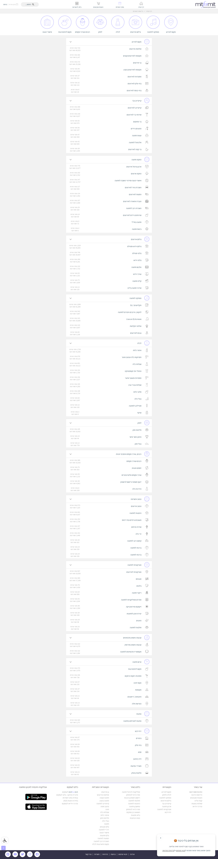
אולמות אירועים (103, 795)
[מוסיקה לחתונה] (153, 17)
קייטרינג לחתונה (103, 803)
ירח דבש (168, 812)
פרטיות (105, 854)
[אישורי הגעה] (47, 17)
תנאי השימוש (180, 850)
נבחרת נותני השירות (70, 797)
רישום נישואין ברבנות (132, 797)
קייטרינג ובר (166, 803)
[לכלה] (118, 17)
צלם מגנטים (104, 826)
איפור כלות (105, 815)
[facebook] (37, 856)
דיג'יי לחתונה (104, 829)
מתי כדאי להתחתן (133, 795)
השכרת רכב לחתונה (101, 841)
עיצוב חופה (105, 806)
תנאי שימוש (122, 854)
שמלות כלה (104, 812)
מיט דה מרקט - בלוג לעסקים (67, 795)
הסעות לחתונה (103, 838)
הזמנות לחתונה (134, 803)
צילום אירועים (166, 800)
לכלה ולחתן (166, 795)
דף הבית (149, 11)
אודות (132, 854)
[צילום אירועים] (135, 17)
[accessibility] (4, 840)
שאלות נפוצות (197, 803)
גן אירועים (105, 792)
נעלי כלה (105, 821)
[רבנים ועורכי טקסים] (82, 17)
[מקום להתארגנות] (65, 17)
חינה (107, 809)
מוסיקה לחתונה (165, 797)
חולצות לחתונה (134, 800)
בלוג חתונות (135, 815)
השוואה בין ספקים (133, 812)
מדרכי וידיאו (197, 806)
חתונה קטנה (104, 797)
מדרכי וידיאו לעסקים (70, 803)
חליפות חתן (104, 818)
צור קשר (88, 854)
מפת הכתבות (135, 818)
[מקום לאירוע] (171, 17)
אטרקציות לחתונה (164, 809)
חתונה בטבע (104, 800)
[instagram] (30, 856)
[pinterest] (8, 856)
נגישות (113, 854)
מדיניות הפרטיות (168, 850)
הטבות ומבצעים (196, 797)
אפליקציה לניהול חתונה (131, 792)
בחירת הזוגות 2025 (70, 800)
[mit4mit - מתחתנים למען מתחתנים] (206, 4)
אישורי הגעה (104, 832)
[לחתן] (100, 17)
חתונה (106, 824)
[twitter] (23, 856)
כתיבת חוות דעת (195, 792)
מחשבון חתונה (134, 806)
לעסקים (70, 792)
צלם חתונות (104, 835)
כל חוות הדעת (196, 795)
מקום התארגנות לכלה (100, 844)
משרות (97, 854)
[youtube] (15, 856)
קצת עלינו (198, 800)
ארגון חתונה (166, 806)
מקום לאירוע (166, 792)
